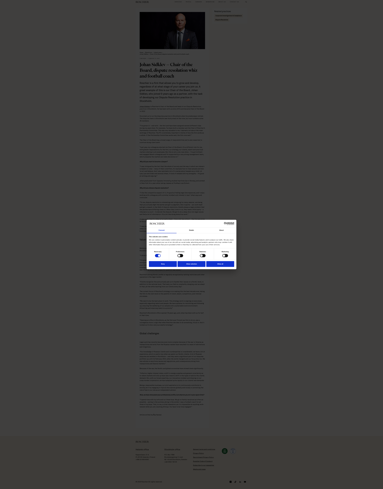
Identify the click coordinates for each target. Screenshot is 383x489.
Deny (163, 264)
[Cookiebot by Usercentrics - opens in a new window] (225, 223)
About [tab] (221, 230)
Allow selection (191, 264)
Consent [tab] (162, 230)
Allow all (220, 264)
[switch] (180, 255)
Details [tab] (191, 230)
